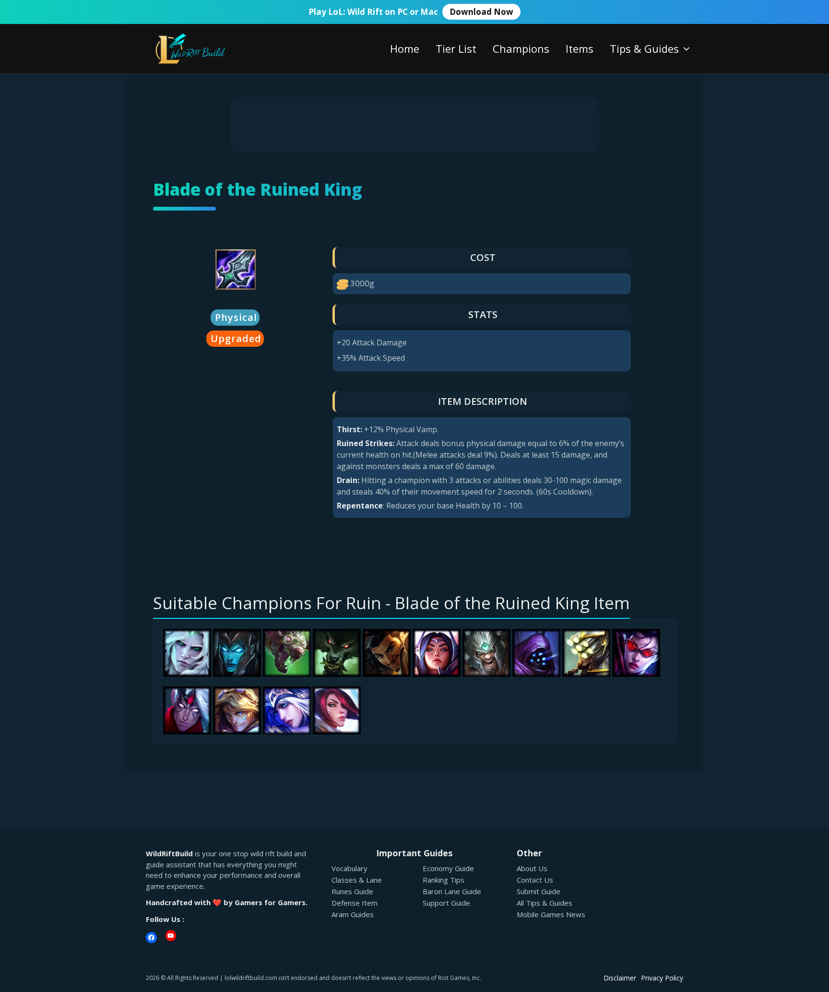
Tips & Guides (644, 48)
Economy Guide (448, 868)
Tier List (456, 48)
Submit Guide (538, 891)
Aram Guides (353, 914)
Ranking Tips (443, 880)
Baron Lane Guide (452, 891)
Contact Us (535, 880)
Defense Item (355, 903)
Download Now (481, 11)
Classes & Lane (357, 880)
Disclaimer (620, 977)
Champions (521, 48)
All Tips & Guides (544, 903)
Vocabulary (349, 868)
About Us (532, 868)
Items (579, 48)
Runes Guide (352, 891)
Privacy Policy (662, 977)
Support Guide (446, 903)
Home (404, 48)
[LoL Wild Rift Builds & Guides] (201, 47)
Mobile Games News (551, 914)
